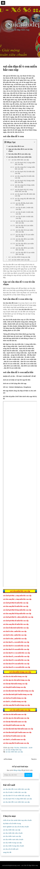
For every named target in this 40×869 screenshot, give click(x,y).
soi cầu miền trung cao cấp (12, 843)
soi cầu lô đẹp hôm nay (13, 750)
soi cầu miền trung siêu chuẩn (13, 846)
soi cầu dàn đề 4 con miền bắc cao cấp (16, 789)
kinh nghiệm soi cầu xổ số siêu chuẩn (16, 827)
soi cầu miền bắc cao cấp (14, 752)
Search (28, 775)
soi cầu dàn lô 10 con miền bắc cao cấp (16, 795)
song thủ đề (7, 852)
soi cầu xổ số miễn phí (10, 849)
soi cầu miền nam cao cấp (12, 836)
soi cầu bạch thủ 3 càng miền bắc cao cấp (17, 799)
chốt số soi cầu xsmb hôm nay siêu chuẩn (17, 820)
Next (33, 759)
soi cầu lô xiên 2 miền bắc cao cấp (14, 792)
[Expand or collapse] (34, 142)
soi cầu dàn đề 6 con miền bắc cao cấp (16, 802)
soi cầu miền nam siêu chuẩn (13, 839)
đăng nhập (17, 770)
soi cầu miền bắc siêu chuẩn (13, 833)
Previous (8, 759)
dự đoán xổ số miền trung (12, 823)
